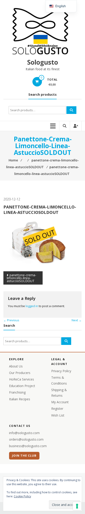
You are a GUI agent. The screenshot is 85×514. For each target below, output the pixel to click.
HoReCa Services (21, 379)
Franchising (17, 392)
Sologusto (42, 62)
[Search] (71, 110)
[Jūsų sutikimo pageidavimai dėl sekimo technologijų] (77, 506)
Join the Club (24, 455)
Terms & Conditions (59, 380)
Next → (77, 320)
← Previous (11, 320)
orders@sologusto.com (26, 439)
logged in (32, 306)
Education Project (22, 386)
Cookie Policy (22, 496)
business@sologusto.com (28, 446)
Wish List (57, 415)
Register (57, 408)
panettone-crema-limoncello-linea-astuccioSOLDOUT (21, 278)
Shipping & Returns (59, 393)
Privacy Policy (61, 371)
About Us (16, 366)
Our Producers (19, 373)
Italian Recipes (19, 399)
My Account (60, 402)
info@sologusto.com (24, 433)
